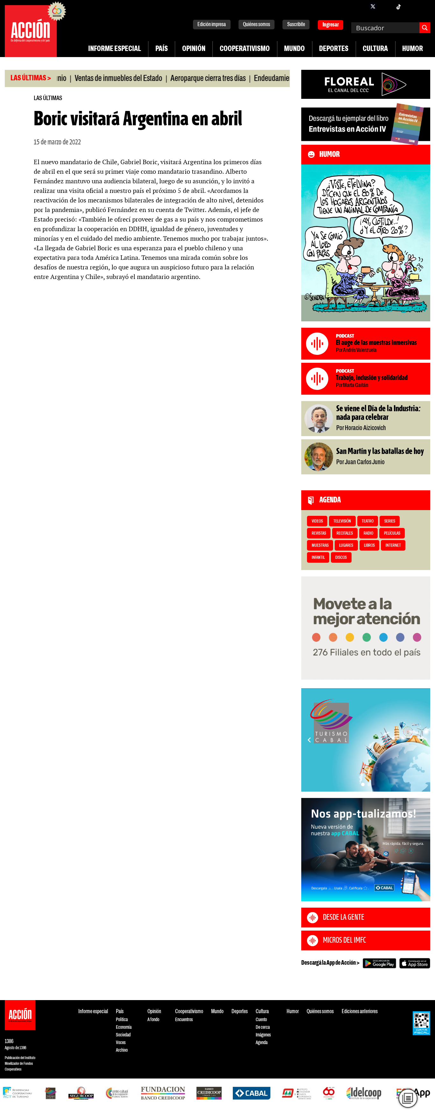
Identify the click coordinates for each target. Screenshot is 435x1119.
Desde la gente (343, 917)
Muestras (320, 546)
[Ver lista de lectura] (408, 1098)
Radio (368, 533)
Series (389, 521)
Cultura (375, 49)
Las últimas (48, 98)
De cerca (263, 1027)
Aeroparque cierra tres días (181, 79)
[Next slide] (422, 740)
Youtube (411, 6)
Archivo (122, 1050)
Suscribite (296, 24)
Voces (120, 1042)
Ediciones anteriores (360, 1011)
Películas (392, 533)
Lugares (346, 546)
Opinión (193, 49)
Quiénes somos (256, 24)
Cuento (261, 1019)
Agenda (261, 1042)
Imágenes (263, 1035)
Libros (369, 546)
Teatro (368, 521)
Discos (341, 558)
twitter (373, 6)
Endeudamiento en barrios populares (278, 79)
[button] (363, 784)
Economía (124, 1027)
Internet (393, 546)
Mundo (294, 49)
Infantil (318, 558)
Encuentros (184, 1019)
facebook (360, 6)
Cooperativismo (245, 49)
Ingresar (331, 25)
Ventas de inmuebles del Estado (92, 79)
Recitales (345, 533)
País (161, 49)
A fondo (153, 1019)
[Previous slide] (309, 740)
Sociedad (123, 1035)
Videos (317, 521)
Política (122, 1019)
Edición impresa (211, 24)
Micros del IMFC (344, 940)
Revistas (319, 533)
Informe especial (114, 49)
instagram (385, 6)
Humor (412, 49)
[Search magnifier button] (424, 27)
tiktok (398, 6)
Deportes (333, 49)
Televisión (342, 521)
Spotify (424, 6)
